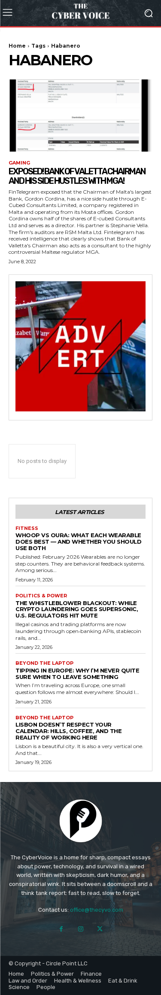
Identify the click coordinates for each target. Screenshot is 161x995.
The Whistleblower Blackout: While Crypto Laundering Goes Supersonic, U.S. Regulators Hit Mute (76, 609)
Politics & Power (41, 596)
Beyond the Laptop (44, 663)
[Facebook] (61, 929)
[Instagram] (80, 929)
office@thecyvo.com (96, 910)
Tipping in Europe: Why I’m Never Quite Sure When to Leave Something (77, 673)
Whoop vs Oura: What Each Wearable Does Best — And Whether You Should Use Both (78, 541)
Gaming (19, 163)
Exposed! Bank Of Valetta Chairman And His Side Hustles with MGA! (77, 176)
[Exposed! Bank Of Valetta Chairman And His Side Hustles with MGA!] (80, 115)
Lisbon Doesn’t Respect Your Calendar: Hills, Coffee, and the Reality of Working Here (68, 731)
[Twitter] (99, 929)
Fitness (26, 528)
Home (17, 46)
